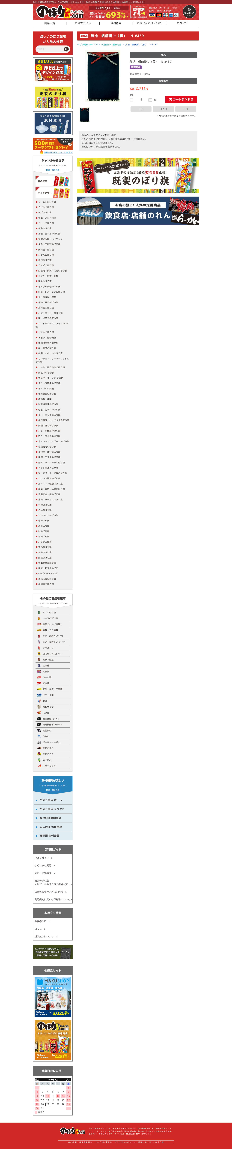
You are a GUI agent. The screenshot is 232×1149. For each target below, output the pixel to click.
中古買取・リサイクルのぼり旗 (53, 420)
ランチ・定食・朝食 (48, 275)
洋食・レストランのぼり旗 (51, 291)
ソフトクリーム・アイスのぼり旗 (52, 325)
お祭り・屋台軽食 (47, 337)
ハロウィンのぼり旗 (48, 515)
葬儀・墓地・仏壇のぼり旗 (51, 488)
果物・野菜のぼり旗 (48, 302)
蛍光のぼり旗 (45, 546)
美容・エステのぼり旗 (49, 457)
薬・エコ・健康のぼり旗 (50, 483)
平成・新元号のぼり (48, 568)
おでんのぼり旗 (46, 254)
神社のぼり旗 (45, 504)
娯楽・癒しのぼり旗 (48, 425)
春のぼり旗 (43, 520)
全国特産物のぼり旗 (48, 342)
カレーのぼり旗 (46, 223)
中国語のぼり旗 (46, 584)
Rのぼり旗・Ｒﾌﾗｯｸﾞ (48, 573)
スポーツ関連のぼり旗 (49, 430)
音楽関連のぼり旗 (47, 446)
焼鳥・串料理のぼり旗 (49, 244)
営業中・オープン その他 (50, 377)
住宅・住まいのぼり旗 (49, 409)
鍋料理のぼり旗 (46, 249)
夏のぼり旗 (43, 525)
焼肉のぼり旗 (45, 228)
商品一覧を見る (52, 169)
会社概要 (72, 1142)
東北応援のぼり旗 (47, 578)
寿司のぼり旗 (45, 260)
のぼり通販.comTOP (87, 44)
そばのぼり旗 (45, 212)
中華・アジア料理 (47, 217)
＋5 (141, 109)
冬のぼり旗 (43, 536)
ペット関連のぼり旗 (48, 467)
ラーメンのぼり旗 (47, 201)
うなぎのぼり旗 (46, 265)
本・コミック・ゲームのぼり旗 (53, 441)
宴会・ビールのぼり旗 (49, 233)
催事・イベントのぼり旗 (50, 353)
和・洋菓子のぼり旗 (48, 318)
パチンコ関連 (45, 541)
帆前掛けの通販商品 (111, 44)
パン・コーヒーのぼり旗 (50, 312)
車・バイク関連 (46, 388)
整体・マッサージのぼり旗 (51, 462)
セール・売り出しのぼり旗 (51, 367)
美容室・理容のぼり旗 (49, 451)
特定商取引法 (85, 1142)
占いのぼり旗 (45, 509)
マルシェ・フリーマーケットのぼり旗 (52, 360)
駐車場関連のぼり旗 (48, 404)
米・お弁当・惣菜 (47, 297)
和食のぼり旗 (45, 281)
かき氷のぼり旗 (46, 332)
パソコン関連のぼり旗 (49, 478)
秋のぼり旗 (43, 531)
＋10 (163, 109)
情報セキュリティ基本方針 (151, 1142)
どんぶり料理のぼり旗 (49, 286)
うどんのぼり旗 (46, 207)
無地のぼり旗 (45, 552)
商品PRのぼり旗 (46, 372)
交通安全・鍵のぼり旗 (49, 494)
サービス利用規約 (103, 1142)
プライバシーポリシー (125, 1142)
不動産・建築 (45, 399)
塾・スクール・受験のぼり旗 (52, 472)
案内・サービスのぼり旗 (50, 499)
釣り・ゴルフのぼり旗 (49, 436)
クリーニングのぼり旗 (49, 414)
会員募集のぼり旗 (47, 393)
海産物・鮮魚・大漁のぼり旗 (52, 270)
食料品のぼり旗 (46, 307)
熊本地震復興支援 (47, 562)
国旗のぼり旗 (45, 557)
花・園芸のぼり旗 (47, 348)
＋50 (186, 109)
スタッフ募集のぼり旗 (49, 383)
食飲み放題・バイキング (50, 238)
